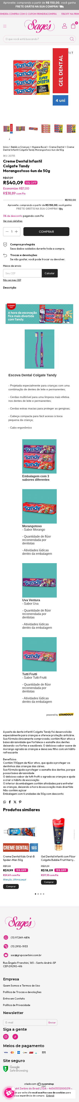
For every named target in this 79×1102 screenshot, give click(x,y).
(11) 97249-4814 (20, 937)
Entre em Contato (14, 998)
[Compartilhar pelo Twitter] (15, 802)
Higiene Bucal (39, 147)
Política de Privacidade (16, 1005)
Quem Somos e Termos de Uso (21, 985)
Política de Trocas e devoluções (22, 992)
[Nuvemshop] (39, 1086)
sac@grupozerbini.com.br (26, 955)
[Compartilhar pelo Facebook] (10, 802)
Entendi (50, 1095)
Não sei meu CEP (12, 280)
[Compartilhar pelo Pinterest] (20, 802)
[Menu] (5, 26)
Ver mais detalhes (12, 221)
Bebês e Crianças (20, 147)
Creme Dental (56, 147)
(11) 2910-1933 (19, 946)
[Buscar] (72, 39)
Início (6, 147)
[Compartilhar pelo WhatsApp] (5, 802)
